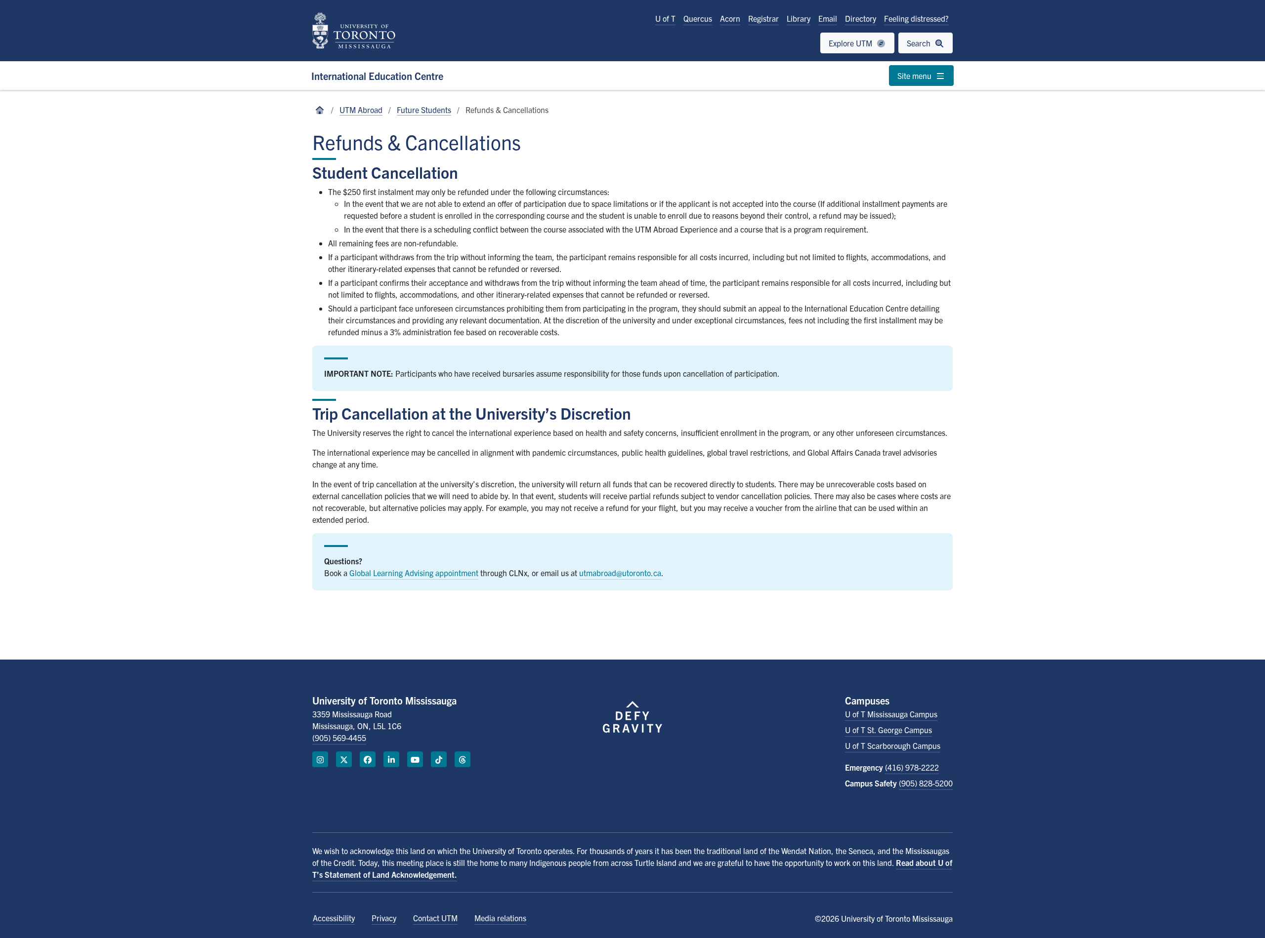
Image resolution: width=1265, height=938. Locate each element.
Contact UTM (435, 918)
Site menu (915, 75)
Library (798, 18)
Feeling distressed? (916, 18)
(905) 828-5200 (926, 783)
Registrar (763, 18)
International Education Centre (377, 76)
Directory (860, 18)
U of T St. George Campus (888, 730)
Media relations (500, 918)
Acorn (730, 18)
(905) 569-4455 (339, 738)
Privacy (384, 918)
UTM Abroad (360, 110)
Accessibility (334, 918)
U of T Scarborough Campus (892, 745)
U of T (665, 18)
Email (827, 18)
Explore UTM (851, 43)
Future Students (424, 110)
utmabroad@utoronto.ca (620, 573)
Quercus (697, 18)
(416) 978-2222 (912, 767)
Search (919, 43)
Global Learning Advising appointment (413, 573)
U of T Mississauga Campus (891, 714)
